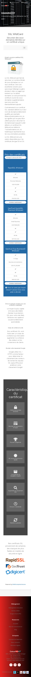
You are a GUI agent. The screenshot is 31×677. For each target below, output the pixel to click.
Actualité (15, 623)
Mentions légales (15, 645)
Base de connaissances (15, 626)
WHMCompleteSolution (19, 584)
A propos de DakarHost (15, 639)
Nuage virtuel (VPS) (15, 614)
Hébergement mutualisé (16, 608)
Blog (15, 629)
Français (4, 2)
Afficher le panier (15, 2)
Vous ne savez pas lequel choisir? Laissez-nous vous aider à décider (16, 290)
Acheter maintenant (15, 202)
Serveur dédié (15, 611)
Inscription (25, 2)
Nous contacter (15, 642)
